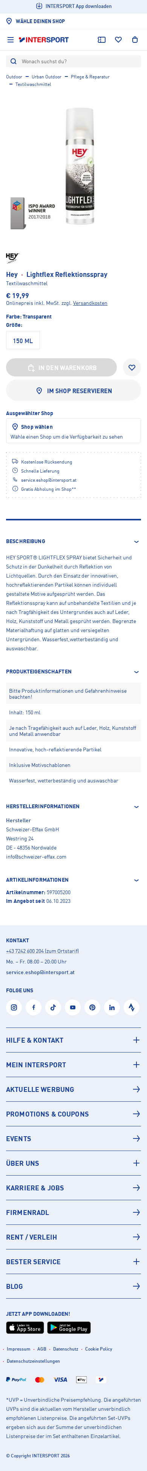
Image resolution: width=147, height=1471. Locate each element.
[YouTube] (73, 1007)
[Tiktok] (53, 1007)
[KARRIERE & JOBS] (73, 1188)
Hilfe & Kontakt (34, 1040)
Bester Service (33, 1261)
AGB (41, 1349)
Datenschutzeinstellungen (33, 1361)
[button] (73, 541)
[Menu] (10, 39)
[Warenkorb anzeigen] (134, 39)
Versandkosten (90, 303)
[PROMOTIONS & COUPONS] (73, 1114)
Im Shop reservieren (79, 391)
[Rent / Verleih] (73, 1237)
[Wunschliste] (118, 39)
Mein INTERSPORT (36, 1064)
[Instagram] (14, 1007)
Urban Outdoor (46, 77)
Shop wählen (37, 426)
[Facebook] (33, 1007)
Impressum (19, 1349)
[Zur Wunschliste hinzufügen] (132, 367)
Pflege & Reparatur (90, 77)
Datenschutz (65, 1349)
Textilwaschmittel (33, 84)
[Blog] (73, 1286)
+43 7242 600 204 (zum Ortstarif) (42, 951)
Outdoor (14, 77)
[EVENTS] (73, 1138)
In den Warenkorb (67, 368)
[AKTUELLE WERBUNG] (73, 1089)
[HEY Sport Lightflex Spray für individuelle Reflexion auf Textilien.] (73, 166)
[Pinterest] (92, 1007)
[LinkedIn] (112, 1007)
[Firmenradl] (73, 1212)
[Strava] (131, 1007)
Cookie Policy (98, 1349)
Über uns (22, 1163)
